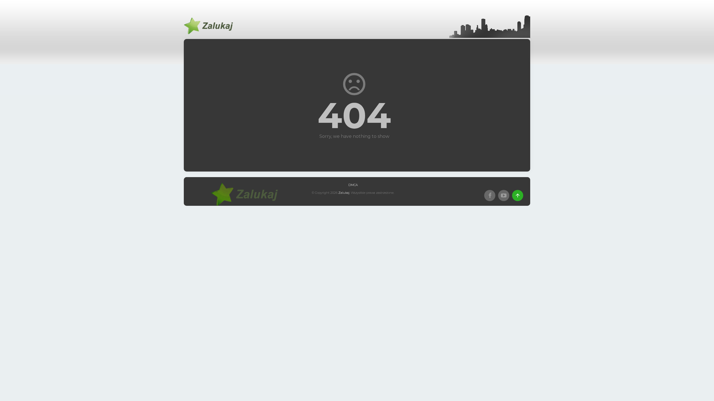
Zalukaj (343, 193)
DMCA (353, 185)
